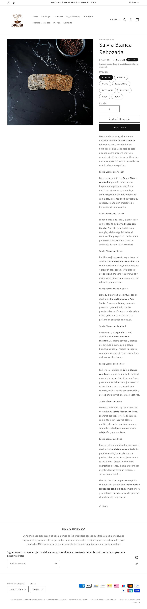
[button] (124, 20)
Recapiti (137, 602)
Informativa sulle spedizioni (129, 599)
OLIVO (105, 83)
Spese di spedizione (121, 64)
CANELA (121, 77)
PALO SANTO (121, 83)
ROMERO (124, 90)
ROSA (104, 96)
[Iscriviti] (55, 563)
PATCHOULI (107, 90)
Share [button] (105, 506)
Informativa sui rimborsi (57, 599)
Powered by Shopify (37, 599)
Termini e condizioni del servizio (103, 599)
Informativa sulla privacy (78, 599)
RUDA (117, 96)
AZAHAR (106, 77)
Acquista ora (119, 127)
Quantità (103, 103)
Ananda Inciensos (23, 599)
